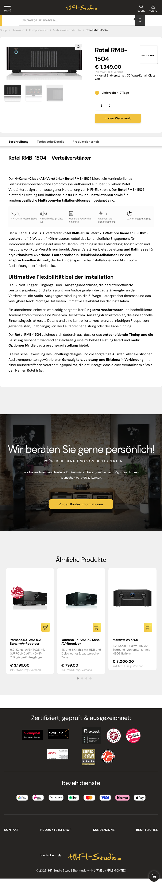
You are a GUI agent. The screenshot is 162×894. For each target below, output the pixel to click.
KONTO (153, 10)
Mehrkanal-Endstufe (67, 30)
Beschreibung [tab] (18, 141)
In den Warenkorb (118, 118)
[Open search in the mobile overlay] (82, 20)
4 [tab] (90, 678)
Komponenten (38, 30)
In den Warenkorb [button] (45, 627)
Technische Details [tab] (50, 141)
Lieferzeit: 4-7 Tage (115, 93)
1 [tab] (78, 678)
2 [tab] (82, 678)
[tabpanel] (30, 621)
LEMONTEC (118, 870)
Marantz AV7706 (125, 640)
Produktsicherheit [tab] (86, 141)
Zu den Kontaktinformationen (81, 504)
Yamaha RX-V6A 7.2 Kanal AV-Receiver (80, 642)
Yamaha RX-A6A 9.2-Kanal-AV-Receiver (26, 642)
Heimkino (18, 30)
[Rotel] (149, 55)
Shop (3, 30)
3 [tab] (86, 678)
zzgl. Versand (115, 72)
